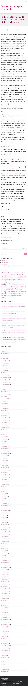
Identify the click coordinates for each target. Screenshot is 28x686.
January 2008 (5, 614)
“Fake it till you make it (6, 154)
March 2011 (4, 524)
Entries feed (4, 666)
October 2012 (5, 479)
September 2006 (5, 652)
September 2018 (5, 384)
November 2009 (5, 562)
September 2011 (5, 510)
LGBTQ (3, 285)
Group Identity (5, 283)
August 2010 (5, 541)
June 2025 (4, 351)
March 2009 (4, 581)
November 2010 (5, 534)
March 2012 (4, 496)
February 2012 (5, 498)
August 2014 (5, 427)
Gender (22, 281)
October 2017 (5, 396)
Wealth (16, 295)
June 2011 (4, 517)
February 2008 (5, 612)
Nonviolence (15, 287)
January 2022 (5, 365)
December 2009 (5, 560)
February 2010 (5, 555)
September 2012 (5, 481)
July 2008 (4, 600)
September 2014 (5, 424)
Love (7, 285)
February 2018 (5, 391)
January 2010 (5, 557)
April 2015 (4, 410)
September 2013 (5, 453)
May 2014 (4, 434)
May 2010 (4, 548)
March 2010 (4, 553)
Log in (3, 664)
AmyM (4, 30)
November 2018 (5, 382)
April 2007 (4, 636)
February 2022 (5, 363)
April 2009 (4, 579)
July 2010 (4, 543)
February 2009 (5, 584)
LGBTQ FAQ (4, 264)
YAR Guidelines (4, 262)
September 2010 (5, 538)
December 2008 (5, 588)
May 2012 (4, 491)
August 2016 (5, 405)
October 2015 (5, 408)
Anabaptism (13, 272)
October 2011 (5, 508)
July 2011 (4, 515)
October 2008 (5, 593)
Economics (16, 279)
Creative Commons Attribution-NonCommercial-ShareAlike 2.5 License (11, 683)
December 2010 (5, 531)
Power (3, 291)
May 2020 (4, 372)
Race (13, 291)
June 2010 (4, 546)
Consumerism (13, 277)
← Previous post (5, 248)
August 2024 (5, 356)
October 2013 (5, 451)
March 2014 (4, 439)
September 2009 (5, 567)
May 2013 (4, 462)
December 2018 (5, 379)
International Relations (20, 283)
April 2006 (4, 655)
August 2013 (5, 455)
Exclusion (11, 281)
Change (20, 30)
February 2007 (5, 641)
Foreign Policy (18, 281)
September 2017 (5, 398)
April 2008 (4, 607)
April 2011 (4, 522)
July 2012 (4, 486)
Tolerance (15, 293)
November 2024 (5, 353)
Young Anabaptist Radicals (12, 8)
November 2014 (5, 420)
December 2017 (5, 394)
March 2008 (4, 610)
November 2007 (5, 619)
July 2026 (4, 348)
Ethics (6, 281)
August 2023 (5, 358)
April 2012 (4, 493)
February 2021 (5, 370)
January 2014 (5, 443)
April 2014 (4, 436)
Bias (2, 275)
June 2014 (4, 432)
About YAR (3, 260)
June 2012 (4, 489)
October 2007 (5, 622)
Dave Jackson (5, 323)
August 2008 (5, 598)
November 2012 (5, 477)
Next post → (24, 248)
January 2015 (5, 415)
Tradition (20, 293)
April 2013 (4, 465)
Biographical (7, 275)
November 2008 (5, 591)
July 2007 (4, 629)
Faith (14, 281)
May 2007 (4, 633)
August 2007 (5, 626)
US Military (12, 295)
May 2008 (4, 605)
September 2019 (5, 377)
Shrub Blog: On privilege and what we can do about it (12, 265)
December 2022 (5, 360)
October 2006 (5, 650)
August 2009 (5, 569)
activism (4, 273)
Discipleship (10, 279)
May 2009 (4, 576)
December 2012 (5, 474)
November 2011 (5, 505)
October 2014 (5, 422)
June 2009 (4, 574)
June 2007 (4, 631)
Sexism (17, 291)
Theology (9, 293)
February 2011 (5, 527)
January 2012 (5, 500)
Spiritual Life (21, 291)
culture (18, 277)
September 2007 (5, 624)
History (12, 283)
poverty (20, 289)
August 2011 (5, 512)
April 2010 (4, 550)
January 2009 (5, 586)
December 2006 (5, 645)
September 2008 (5, 595)
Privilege (9, 291)
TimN (3, 315)
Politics (15, 289)
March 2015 (4, 413)
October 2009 (5, 565)
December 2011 (5, 503)
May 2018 (4, 389)
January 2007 (5, 643)
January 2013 (5, 472)
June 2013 (4, 460)
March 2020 (4, 375)
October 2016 (5, 403)
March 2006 (4, 657)
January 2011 (5, 529)
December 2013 (5, 446)
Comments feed (5, 669)
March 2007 (4, 638)
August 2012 (5, 484)
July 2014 (4, 429)
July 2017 (4, 401)
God (25, 281)
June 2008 (4, 603)
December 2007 (5, 617)
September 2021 (5, 367)
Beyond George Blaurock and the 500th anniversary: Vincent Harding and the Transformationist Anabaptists (13, 306)
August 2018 (5, 386)
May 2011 (4, 519)
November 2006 (5, 648)
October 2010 (5, 536)
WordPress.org (5, 671)
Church (19, 274)
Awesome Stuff (21, 272)
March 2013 (4, 467)
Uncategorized (5, 295)
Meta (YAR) (7, 287)
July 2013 (4, 458)
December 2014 (5, 417)
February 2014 (5, 441)
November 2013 (5, 448)
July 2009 (4, 572)
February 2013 (5, 470)
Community (5, 277)
